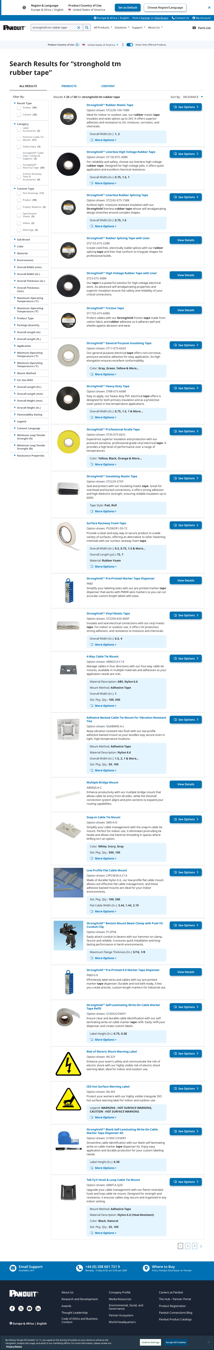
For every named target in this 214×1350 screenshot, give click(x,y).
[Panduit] (14, 26)
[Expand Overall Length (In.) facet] (15, 386)
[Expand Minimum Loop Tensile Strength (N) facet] (15, 435)
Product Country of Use (64, 44)
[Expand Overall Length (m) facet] (15, 332)
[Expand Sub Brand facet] (15, 239)
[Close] (208, 1342)
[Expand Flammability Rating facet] (15, 414)
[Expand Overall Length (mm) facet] (15, 393)
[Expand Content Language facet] (15, 428)
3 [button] (194, 1245)
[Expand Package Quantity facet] (15, 325)
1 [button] (180, 1246)
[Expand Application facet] (15, 345)
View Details (185, 240)
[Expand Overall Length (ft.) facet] (15, 338)
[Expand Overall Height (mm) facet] (15, 400)
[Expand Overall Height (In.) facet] (15, 407)
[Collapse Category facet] (15, 123)
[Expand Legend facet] (15, 421)
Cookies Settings (150, 1342)
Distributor (161, 18)
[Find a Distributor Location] (146, 1268)
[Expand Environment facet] (15, 260)
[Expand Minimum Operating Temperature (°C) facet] (15, 362)
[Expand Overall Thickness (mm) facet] (15, 287)
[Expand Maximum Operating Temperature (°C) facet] (15, 297)
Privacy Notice (14, 1346)
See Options (186, 107)
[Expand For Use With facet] (15, 379)
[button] (79, 27)
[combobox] (57, 27)
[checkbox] (19, 107)
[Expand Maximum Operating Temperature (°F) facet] (15, 308)
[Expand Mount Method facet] (15, 373)
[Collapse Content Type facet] (15, 188)
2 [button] (187, 1245)
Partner (145, 18)
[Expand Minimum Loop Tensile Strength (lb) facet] (15, 445)
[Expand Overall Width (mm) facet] (15, 267)
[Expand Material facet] (15, 253)
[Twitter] (21, 1312)
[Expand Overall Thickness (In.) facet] (15, 280)
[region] (107, 1342)
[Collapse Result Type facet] (15, 103)
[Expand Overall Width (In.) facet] (15, 273)
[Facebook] (12, 1312)
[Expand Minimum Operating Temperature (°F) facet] (15, 352)
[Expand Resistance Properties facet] (15, 455)
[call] (79, 1268)
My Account (203, 18)
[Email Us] (13, 1268)
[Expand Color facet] (15, 246)
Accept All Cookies (176, 1342)
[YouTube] (29, 1312)
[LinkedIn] (38, 1312)
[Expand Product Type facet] (15, 318)
